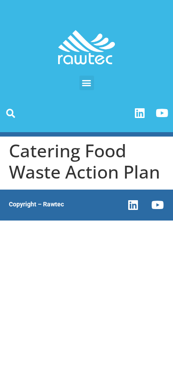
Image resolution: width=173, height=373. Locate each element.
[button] (86, 83)
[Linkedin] (140, 113)
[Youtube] (162, 113)
